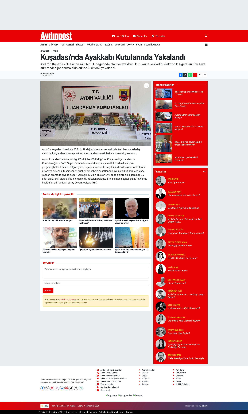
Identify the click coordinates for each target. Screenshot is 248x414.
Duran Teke (174, 205)
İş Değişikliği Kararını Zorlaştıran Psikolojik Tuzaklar (184, 345)
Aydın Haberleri (148, 370)
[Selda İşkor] (161, 306)
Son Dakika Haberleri (109, 387)
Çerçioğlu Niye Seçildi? (179, 333)
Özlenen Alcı (174, 192)
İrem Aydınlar (175, 341)
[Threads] (76, 388)
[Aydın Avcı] (161, 180)
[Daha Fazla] (195, 75)
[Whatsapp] (81, 388)
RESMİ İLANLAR (152, 44)
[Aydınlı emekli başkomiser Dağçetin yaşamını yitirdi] (132, 208)
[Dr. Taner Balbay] (161, 281)
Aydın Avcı (173, 179)
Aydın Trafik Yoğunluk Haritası (113, 378)
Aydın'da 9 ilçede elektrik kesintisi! (95, 249)
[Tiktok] (71, 388)
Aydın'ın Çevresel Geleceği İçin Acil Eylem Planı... (185, 220)
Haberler (44, 51)
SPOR (139, 44)
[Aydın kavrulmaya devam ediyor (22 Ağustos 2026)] (132, 237)
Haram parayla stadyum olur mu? (184, 195)
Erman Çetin (174, 355)
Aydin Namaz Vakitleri (110, 376)
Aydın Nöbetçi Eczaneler (111, 370)
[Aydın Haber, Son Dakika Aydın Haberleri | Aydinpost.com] (56, 36)
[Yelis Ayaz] (161, 268)
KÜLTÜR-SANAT (95, 44)
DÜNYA (130, 44)
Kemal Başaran (176, 216)
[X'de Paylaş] (185, 75)
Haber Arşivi (105, 390)
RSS (46, 406)
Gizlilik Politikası (183, 384)
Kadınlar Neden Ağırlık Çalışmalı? (184, 308)
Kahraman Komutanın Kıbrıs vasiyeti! (186, 233)
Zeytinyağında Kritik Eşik (180, 245)
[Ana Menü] (206, 45)
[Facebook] (42, 388)
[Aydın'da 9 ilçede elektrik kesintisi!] (96, 237)
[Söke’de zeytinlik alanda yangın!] (60, 208)
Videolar (142, 36)
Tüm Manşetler (106, 384)
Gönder (48, 290)
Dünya (178, 378)
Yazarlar (160, 36)
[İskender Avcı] (161, 294)
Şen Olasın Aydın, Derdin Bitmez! (183, 208)
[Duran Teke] (161, 206)
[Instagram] (57, 388)
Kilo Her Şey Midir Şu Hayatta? (182, 258)
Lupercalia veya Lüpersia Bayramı (184, 320)
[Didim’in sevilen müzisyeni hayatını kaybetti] (60, 237)
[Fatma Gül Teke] (161, 331)
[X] (47, 388)
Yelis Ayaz (173, 267)
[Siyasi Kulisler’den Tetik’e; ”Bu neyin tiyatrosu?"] (96, 208)
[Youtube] (66, 388)
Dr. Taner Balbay (176, 280)
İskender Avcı (175, 291)
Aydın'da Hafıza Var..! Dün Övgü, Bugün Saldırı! (186, 295)
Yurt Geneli (180, 370)
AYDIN (43, 44)
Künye (178, 381)
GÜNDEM (53, 44)
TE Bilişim (203, 406)
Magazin (145, 378)
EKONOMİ (120, 44)
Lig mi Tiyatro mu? (177, 283)
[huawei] (138, 395)
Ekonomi (179, 376)
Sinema (145, 381)
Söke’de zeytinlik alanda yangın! (57, 220)
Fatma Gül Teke (175, 330)
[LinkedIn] (62, 388)
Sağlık (144, 376)
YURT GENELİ (67, 44)
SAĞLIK (109, 44)
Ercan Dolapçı (175, 230)
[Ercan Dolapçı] (161, 231)
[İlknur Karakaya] (161, 319)
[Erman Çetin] (161, 356)
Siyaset (145, 373)
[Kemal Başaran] (161, 218)
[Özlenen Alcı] (161, 193)
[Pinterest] (52, 388)
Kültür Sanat (181, 373)
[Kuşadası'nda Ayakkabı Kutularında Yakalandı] (95, 113)
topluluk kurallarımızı (67, 299)
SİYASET (80, 44)
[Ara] (206, 36)
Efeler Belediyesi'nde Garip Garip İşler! (186, 358)
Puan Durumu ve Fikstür (110, 381)
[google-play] (125, 395)
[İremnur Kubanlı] (161, 256)
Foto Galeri (122, 36)
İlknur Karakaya (176, 317)
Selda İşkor (174, 305)
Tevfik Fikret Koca (177, 242)
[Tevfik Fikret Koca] (161, 243)
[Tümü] (204, 171)
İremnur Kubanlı (176, 255)
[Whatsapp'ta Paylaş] (190, 75)
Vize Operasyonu (176, 182)
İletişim (145, 384)
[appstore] (111, 395)
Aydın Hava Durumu (108, 373)
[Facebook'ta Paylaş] (181, 75)
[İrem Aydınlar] (161, 344)
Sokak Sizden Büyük (178, 270)
